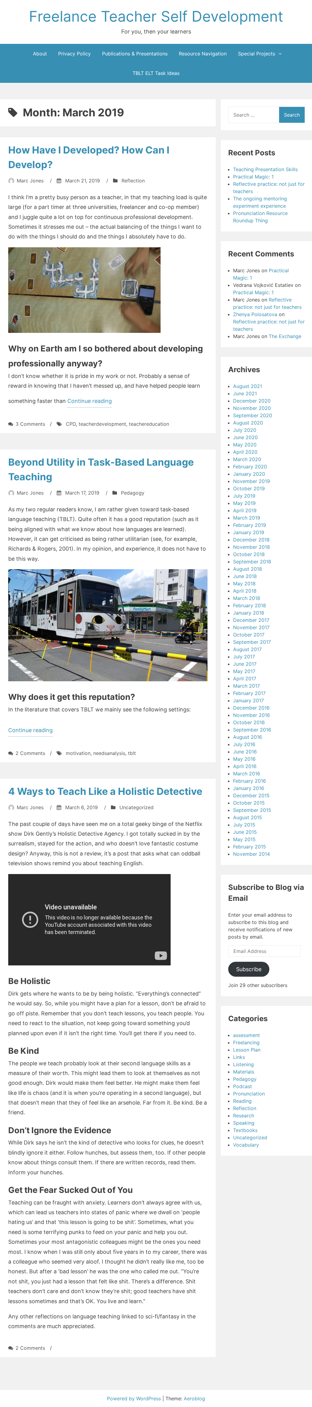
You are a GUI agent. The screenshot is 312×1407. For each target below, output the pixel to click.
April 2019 (245, 510)
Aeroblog (194, 1398)
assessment (246, 1035)
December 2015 (251, 795)
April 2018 (245, 591)
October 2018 (249, 554)
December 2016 (251, 708)
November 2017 (251, 627)
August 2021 (247, 386)
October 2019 (249, 488)
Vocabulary (246, 1145)
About (40, 54)
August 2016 (247, 737)
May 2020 (245, 445)
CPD (71, 424)
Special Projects (256, 54)
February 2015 (249, 847)
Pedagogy (132, 493)
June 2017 (245, 664)
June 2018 (245, 576)
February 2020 (250, 467)
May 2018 (244, 583)
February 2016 (249, 781)
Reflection (133, 181)
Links (239, 1057)
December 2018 (251, 540)
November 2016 (251, 715)
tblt (132, 753)
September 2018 (252, 562)
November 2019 (251, 481)
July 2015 (244, 825)
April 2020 (245, 452)
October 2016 (249, 722)
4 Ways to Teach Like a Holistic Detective (105, 791)
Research (243, 1116)
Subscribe (248, 969)
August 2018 (247, 569)
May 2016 (244, 759)
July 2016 (244, 744)
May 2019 (244, 503)
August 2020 (248, 423)
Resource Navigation (203, 54)
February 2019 (249, 525)
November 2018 (251, 547)
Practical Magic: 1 (253, 177)
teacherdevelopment (102, 424)
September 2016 (252, 730)
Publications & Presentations (135, 54)
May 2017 (244, 671)
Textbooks (245, 1130)
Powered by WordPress (134, 1398)
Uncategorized (136, 807)
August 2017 (247, 649)
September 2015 (252, 810)
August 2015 (247, 817)
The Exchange (285, 336)
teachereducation (149, 424)
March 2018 (246, 598)
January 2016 (248, 788)
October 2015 (249, 803)
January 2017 (248, 700)
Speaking (243, 1123)
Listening (243, 1064)
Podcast (242, 1086)
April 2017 (244, 678)
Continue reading (89, 402)
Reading (242, 1101)
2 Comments (30, 753)
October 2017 (248, 635)
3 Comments (30, 424)
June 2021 (245, 393)
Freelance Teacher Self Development (156, 16)
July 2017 (244, 657)
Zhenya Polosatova (255, 314)
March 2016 (246, 773)
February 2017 (249, 693)
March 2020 (247, 459)
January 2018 (248, 613)
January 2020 (249, 474)
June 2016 (245, 752)
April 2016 (245, 766)
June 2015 (245, 832)
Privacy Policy (74, 54)
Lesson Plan (247, 1050)
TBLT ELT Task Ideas (156, 73)
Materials (243, 1072)
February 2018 (249, 605)
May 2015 (244, 839)
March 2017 (246, 686)
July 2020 (244, 430)
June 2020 (245, 437)
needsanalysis (109, 753)
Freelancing (246, 1042)
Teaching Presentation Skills (265, 169)
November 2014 (251, 854)
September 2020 (252, 415)
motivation (78, 753)
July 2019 (244, 496)
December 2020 (252, 401)
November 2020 (252, 408)
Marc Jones (30, 181)
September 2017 (252, 642)
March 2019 (246, 518)
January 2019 (248, 532)
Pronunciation (249, 1094)
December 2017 (251, 620)
